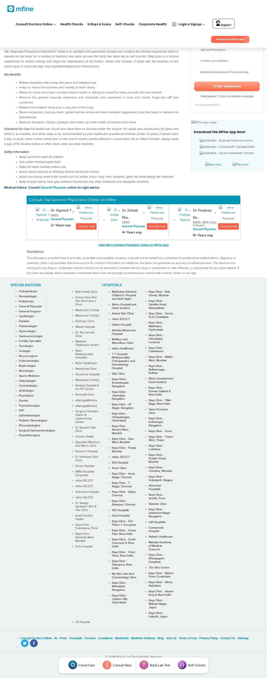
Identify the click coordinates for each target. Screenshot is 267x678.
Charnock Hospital (87, 492)
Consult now (86, 226)
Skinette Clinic (158, 504)
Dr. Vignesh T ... (63, 210)
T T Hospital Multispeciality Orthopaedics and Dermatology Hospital (123, 361)
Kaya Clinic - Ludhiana (156, 447)
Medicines (121, 638)
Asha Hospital (121, 515)
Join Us (171, 638)
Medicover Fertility (87, 310)
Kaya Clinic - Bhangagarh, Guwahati (157, 558)
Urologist (24, 351)
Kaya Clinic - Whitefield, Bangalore (119, 586)
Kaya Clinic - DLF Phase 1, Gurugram (124, 523)
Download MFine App (230, 39)
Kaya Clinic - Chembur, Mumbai (160, 469)
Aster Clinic (119, 468)
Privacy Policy (208, 638)
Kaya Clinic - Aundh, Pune (157, 496)
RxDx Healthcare (86, 363)
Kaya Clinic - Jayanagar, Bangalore (119, 395)
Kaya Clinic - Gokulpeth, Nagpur (161, 478)
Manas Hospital (85, 327)
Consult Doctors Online (34, 24)
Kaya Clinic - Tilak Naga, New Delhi (160, 402)
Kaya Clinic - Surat (160, 431)
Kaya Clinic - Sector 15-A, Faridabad (161, 315)
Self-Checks (125, 24)
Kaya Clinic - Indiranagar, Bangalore (156, 422)
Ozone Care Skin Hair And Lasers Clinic (86, 301)
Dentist (23, 400)
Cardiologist (26, 316)
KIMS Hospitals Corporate (84, 473)
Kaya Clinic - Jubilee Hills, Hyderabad (120, 599)
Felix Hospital (84, 546)
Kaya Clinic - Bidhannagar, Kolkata (157, 369)
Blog (160, 638)
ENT (21, 410)
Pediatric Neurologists (33, 420)
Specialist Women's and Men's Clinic (87, 444)
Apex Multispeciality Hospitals (84, 354)
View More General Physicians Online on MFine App (133, 245)
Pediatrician (26, 301)
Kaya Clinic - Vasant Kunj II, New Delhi (161, 593)
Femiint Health (84, 436)
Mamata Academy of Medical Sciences (160, 546)
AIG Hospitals (120, 510)
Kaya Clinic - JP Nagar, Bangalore (123, 406)
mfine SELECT (84, 480)
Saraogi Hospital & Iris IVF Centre (87, 387)
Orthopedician (28, 291)
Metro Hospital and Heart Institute (124, 306)
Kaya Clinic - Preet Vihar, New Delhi (123, 554)
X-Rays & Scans (99, 24)
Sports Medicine (29, 376)
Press (63, 638)
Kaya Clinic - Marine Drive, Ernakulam (161, 575)
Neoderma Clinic (86, 369)
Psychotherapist (29, 405)
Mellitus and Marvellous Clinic (123, 341)
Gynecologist (27, 331)
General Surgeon (30, 311)
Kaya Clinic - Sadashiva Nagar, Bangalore (159, 513)
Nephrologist (27, 366)
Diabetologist (27, 381)
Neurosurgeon (28, 356)
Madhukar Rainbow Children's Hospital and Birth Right (124, 295)
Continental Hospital (156, 529)
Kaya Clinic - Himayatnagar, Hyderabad (121, 417)
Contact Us (227, 638)
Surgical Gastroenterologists (37, 430)
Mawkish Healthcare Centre (87, 343)
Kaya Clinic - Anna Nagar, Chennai (123, 475)
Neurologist (26, 371)
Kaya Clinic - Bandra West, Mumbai (120, 430)
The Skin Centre (159, 567)
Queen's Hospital (86, 451)
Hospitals (75, 638)
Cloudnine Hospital (87, 374)
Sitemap (243, 638)
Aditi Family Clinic (86, 292)
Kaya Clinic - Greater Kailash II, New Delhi (160, 391)
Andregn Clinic (84, 321)
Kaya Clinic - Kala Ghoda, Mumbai (159, 293)
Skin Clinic (118, 374)
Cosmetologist (28, 385)
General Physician (53, 188)
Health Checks (71, 24)
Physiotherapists (29, 435)
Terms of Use (188, 638)
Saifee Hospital (121, 324)
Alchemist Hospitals (155, 487)
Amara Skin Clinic (123, 313)
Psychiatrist (26, 395)
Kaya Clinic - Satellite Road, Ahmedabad (158, 304)
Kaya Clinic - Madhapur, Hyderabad (156, 326)
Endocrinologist (29, 361)
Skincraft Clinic (84, 394)
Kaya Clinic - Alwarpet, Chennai (123, 502)
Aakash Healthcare (161, 536)
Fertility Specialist (30, 341)
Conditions (105, 638)
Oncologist (26, 346)
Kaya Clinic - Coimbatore (156, 349)
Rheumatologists (29, 425)
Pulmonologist (28, 326)
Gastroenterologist (31, 336)
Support (225, 25)
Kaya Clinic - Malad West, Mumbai (160, 358)
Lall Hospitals (157, 522)
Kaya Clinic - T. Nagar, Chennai (121, 484)
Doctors (89, 638)
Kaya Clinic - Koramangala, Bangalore (120, 383)
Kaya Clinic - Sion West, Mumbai (123, 440)
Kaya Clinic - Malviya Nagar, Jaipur (158, 604)
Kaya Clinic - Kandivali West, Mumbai (84, 537)
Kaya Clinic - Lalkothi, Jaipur (158, 614)
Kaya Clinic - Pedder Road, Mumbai (157, 458)
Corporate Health (153, 24)
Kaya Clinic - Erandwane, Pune (86, 526)
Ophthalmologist (29, 415)
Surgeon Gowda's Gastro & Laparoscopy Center (86, 416)
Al (55, 638)
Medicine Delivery (143, 638)
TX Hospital (82, 622)
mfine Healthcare (123, 348)
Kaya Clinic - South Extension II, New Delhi (124, 543)
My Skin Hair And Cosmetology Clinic (124, 575)
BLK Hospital (120, 462)
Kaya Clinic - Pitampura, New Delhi (122, 565)
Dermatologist (28, 296)
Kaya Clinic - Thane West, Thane (161, 438)
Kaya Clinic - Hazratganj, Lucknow (156, 339)
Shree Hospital (84, 466)
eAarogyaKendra (86, 400)
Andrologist (26, 390)
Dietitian (24, 321)
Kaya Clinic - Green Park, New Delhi (124, 532)
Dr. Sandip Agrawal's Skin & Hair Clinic (86, 507)
